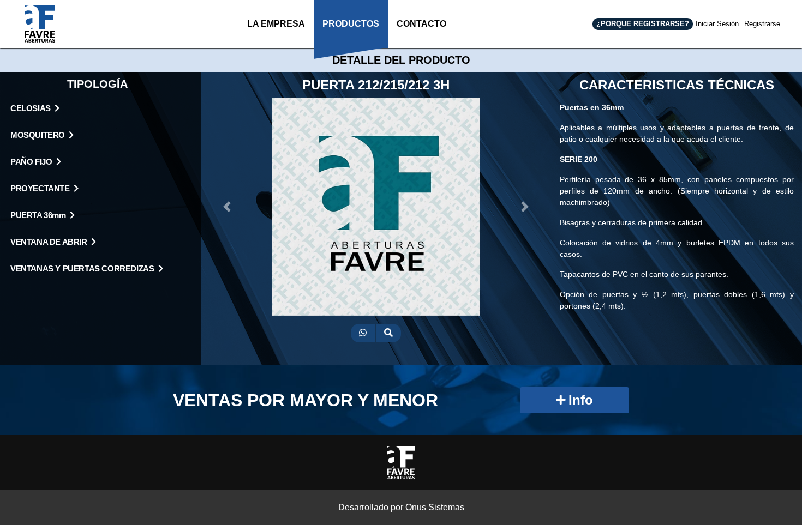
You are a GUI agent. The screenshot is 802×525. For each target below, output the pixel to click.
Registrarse (762, 24)
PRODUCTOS (350, 23)
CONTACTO (421, 23)
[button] (227, 207)
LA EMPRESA (276, 23)
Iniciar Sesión (717, 24)
